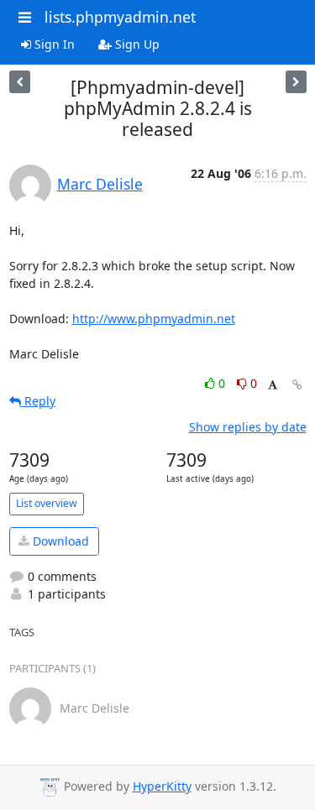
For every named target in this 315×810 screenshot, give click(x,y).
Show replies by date (248, 427)
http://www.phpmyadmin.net (153, 319)
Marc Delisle (100, 184)
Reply (38, 401)
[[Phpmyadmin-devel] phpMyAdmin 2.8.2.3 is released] (296, 82)
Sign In (53, 44)
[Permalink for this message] (297, 385)
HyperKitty (162, 786)
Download (59, 541)
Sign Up (136, 44)
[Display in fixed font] (272, 385)
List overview (46, 503)
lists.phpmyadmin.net (120, 17)
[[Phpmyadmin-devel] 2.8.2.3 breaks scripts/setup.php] (19, 82)
